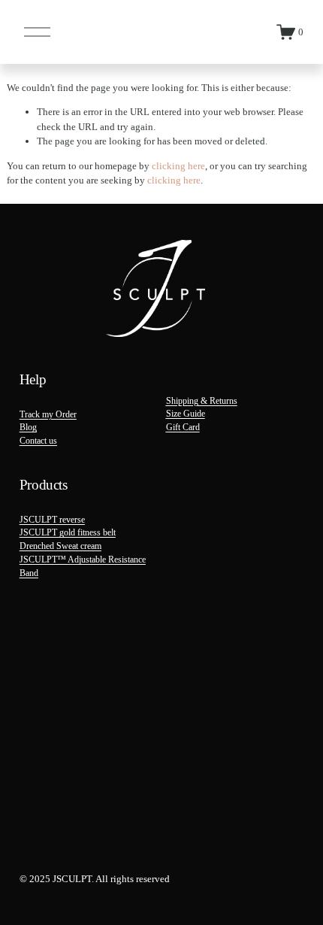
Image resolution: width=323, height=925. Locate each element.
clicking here (178, 165)
